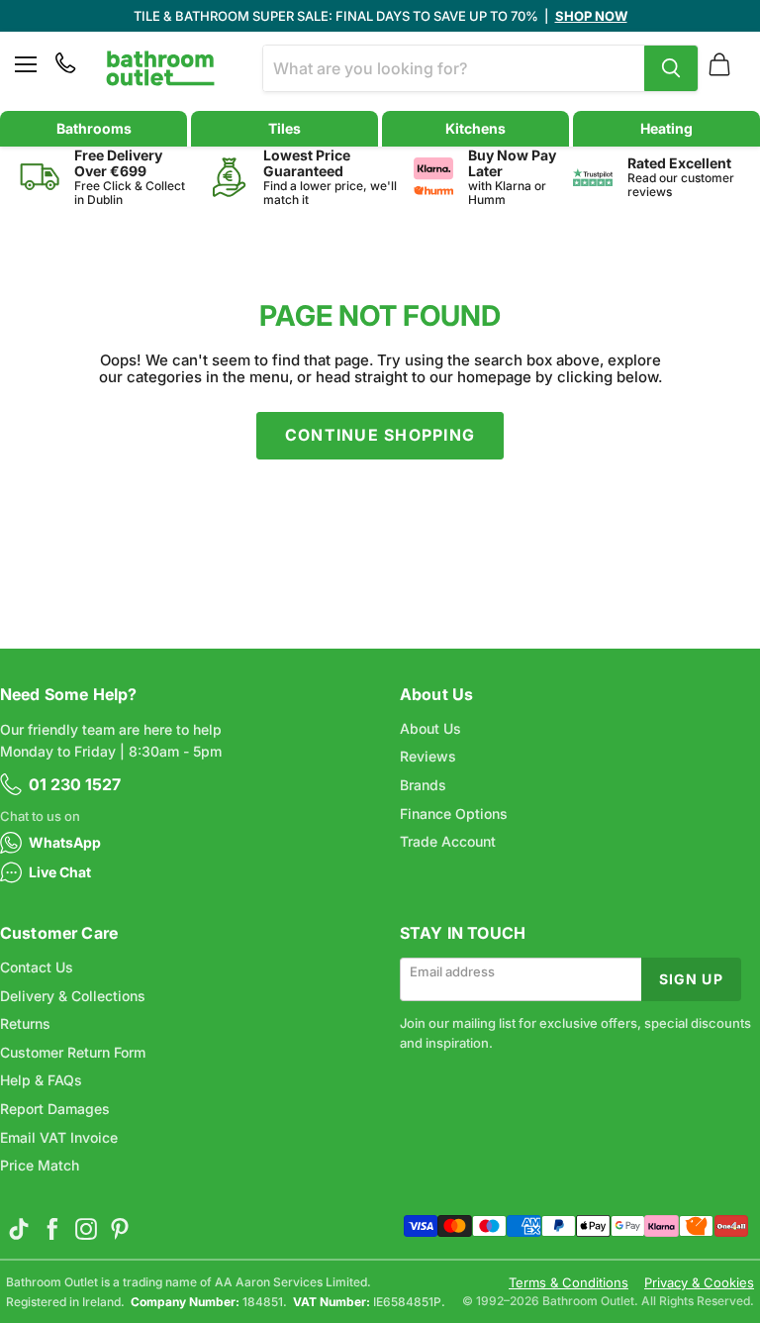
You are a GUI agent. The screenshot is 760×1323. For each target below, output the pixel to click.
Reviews (428, 756)
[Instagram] (86, 1229)
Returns (25, 1023)
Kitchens (475, 128)
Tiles (284, 128)
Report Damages (55, 1108)
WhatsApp (65, 842)
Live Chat (60, 872)
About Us (430, 728)
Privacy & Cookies (699, 1282)
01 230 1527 (75, 784)
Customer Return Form (72, 1052)
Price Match (39, 1165)
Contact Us (36, 967)
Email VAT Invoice (59, 1137)
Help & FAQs (41, 1079)
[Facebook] (52, 1229)
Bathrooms (94, 128)
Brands (423, 784)
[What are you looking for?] (671, 68)
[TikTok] (19, 1229)
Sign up (691, 978)
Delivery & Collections (72, 995)
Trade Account (448, 841)
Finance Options (454, 813)
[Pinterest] (120, 1229)
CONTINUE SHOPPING (380, 435)
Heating (666, 128)
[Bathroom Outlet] (160, 68)
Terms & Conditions (568, 1282)
